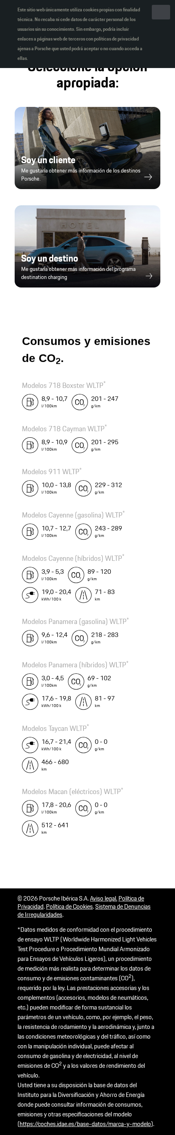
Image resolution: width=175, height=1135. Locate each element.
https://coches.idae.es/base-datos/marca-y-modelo (85, 1124)
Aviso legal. (103, 898)
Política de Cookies (69, 906)
